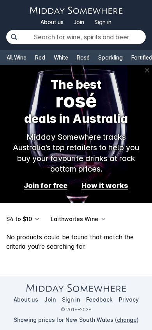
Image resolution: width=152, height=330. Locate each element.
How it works (104, 185)
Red (40, 57)
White (61, 57)
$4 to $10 (19, 219)
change (127, 319)
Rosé (83, 57)
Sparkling (110, 57)
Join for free (45, 185)
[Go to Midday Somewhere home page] (76, 10)
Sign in (102, 22)
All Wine (17, 57)
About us (52, 22)
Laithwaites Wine (74, 219)
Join (79, 22)
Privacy (129, 299)
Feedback (99, 299)
